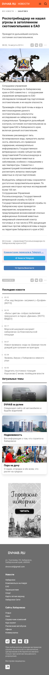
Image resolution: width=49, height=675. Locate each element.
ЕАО (7, 586)
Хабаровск (23, 11)
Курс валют (10, 623)
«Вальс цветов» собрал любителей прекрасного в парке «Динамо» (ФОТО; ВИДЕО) (24, 316)
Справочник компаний (15, 619)
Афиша (8, 629)
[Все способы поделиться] (45, 45)
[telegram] (7, 641)
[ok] (26, 641)
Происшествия (12, 590)
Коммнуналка (11, 633)
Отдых (8, 613)
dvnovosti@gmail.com (15, 567)
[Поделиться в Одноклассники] (40, 45)
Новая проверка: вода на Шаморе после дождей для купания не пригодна (25, 346)
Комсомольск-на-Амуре (16, 583)
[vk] (14, 641)
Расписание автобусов (15, 626)
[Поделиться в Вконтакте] (36, 45)
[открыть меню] (40, 3)
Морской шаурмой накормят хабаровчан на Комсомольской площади (20, 332)
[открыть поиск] (45, 3)
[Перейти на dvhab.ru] (9, 4)
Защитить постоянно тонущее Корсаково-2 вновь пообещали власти (24, 372)
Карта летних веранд (14, 596)
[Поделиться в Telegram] (32, 45)
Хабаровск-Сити (12, 600)
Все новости (8, 11)
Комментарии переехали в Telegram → (24, 252)
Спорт (8, 593)
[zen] (20, 641)
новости (24, 3)
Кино (7, 616)
